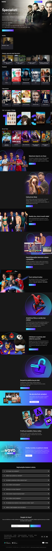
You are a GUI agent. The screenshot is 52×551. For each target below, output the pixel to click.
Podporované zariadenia (22, 535)
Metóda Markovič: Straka (45, 145)
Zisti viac (29, 206)
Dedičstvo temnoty (26, 82)
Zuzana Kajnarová (13, 27)
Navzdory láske (16, 104)
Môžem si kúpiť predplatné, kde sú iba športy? (15, 507)
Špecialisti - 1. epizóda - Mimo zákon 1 (20, 63)
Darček (35, 535)
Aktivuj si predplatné (30, 329)
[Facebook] (42, 537)
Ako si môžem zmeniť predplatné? (12, 498)
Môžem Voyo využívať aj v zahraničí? (13, 475)
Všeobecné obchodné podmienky (10, 536)
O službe (14, 535)
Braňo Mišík (17, 25)
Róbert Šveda (22, 25)
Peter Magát (12, 25)
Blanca (6, 82)
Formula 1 (43, 280)
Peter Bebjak (7, 25)
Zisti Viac (32, 163)
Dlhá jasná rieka (35, 104)
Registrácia (39, 1)
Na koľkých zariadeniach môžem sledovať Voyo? (15, 480)
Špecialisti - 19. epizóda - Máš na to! (8, 63)
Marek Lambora (7, 27)
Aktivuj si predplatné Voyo (8, 30)
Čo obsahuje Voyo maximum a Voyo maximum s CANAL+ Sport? (19, 502)
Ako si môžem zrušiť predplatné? (12, 484)
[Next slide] (50, 60)
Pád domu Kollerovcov (7, 145)
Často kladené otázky (8, 535)
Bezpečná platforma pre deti (30, 380)
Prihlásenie (47, 1)
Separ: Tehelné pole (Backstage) (35, 145)
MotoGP (35, 282)
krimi (3, 13)
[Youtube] (47, 537)
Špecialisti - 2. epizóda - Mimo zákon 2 (32, 63)
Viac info (19, 20)
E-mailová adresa (15, 525)
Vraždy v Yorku (45, 104)
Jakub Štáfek (27, 27)
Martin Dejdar (22, 27)
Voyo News (32, 536)
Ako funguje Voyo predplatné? (11, 471)
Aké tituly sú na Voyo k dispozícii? (12, 489)
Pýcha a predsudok (26, 104)
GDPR (19, 536)
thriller (6, 13)
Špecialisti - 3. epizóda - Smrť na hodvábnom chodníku (44, 63)
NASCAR (40, 282)
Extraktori (6, 104)
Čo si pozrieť (30, 535)
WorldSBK (45, 282)
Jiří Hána (18, 27)
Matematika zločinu (16, 82)
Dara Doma (16, 144)
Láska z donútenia (45, 82)
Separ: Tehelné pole (26, 144)
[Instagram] (44, 537)
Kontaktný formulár (24, 536)
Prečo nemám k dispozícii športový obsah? (14, 493)
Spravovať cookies (7, 538)
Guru (36, 82)
